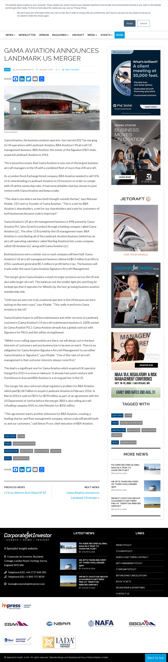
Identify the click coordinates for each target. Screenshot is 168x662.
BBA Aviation (26, 451)
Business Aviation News (24, 443)
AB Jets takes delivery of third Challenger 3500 (124, 484)
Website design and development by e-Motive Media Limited (78, 657)
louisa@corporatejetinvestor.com (26, 583)
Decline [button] (143, 23)
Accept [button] (130, 23)
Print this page (72, 70)
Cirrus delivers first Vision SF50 (26, 492)
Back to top (155, 658)
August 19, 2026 (88, 588)
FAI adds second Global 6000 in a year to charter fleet (125, 467)
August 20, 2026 (88, 552)
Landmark (55, 451)
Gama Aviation (41, 451)
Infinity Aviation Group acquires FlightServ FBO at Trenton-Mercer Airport (126, 502)
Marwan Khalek (21, 458)
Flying (21, 436)
